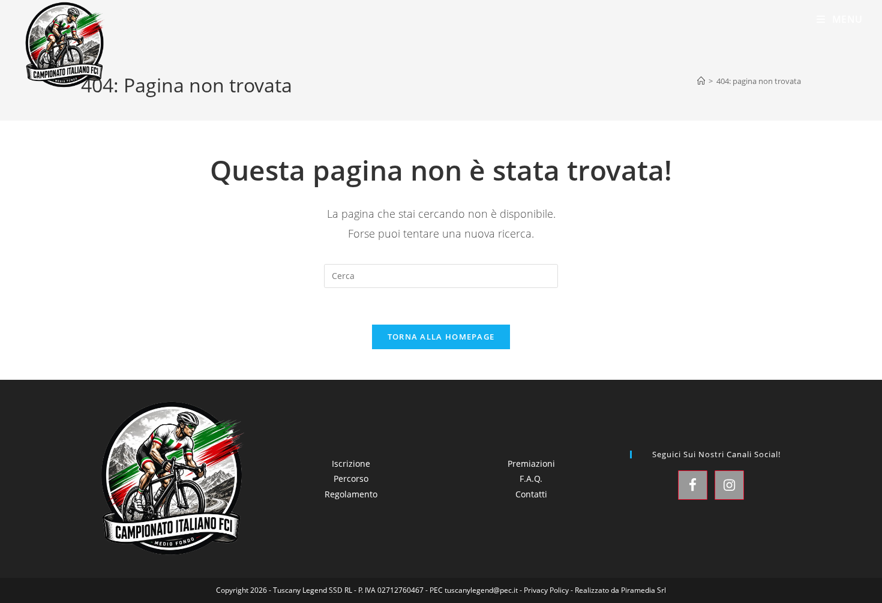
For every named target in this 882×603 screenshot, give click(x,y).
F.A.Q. (531, 478)
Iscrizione (351, 463)
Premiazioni (531, 463)
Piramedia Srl (643, 590)
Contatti (531, 494)
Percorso (351, 478)
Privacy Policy (546, 590)
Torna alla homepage (441, 336)
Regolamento (351, 494)
